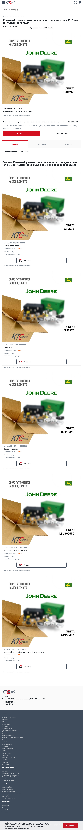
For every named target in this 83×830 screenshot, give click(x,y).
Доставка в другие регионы (11, 776)
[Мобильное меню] (3, 2)
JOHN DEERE (6, 720)
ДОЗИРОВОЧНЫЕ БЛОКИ (10, 731)
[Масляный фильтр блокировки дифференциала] (41, 611)
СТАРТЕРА (5, 755)
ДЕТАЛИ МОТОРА (7, 728)
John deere (12, 16)
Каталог (5, 16)
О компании (5, 805)
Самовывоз (5, 771)
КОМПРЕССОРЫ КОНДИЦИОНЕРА (13, 737)
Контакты (5, 812)
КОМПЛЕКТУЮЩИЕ (8, 735)
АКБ (3, 722)
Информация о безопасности (11, 794)
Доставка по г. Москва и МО (11, 773)
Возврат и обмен (7, 789)
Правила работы (7, 787)
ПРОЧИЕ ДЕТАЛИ (7, 748)
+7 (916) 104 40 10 (8, 704)
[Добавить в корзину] (20, 260)
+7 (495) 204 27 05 (75, 2)
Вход (3, 798)
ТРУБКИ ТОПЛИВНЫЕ (8, 757)
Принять (70, 826)
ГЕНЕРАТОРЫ (6, 724)
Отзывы (4, 807)
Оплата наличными (8, 780)
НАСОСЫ (4, 742)
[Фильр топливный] (41, 408)
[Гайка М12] (41, 306)
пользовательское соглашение (17, 828)
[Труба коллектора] (41, 205)
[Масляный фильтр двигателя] (41, 509)
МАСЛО (4, 740)
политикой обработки (13, 826)
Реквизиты (5, 810)
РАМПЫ (4, 751)
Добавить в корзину (61, 133)
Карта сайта (5, 796)
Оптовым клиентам (8, 791)
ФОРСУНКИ (5, 764)
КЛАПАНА (5, 733)
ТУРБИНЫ (5, 760)
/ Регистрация (10, 798)
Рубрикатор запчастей (9, 717)
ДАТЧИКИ (5, 726)
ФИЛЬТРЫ (5, 762)
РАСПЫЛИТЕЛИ (6, 753)
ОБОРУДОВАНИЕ (7, 744)
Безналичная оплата (8, 778)
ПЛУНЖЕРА (5, 746)
